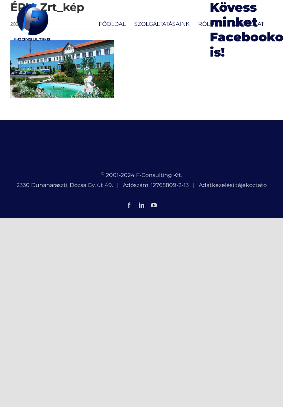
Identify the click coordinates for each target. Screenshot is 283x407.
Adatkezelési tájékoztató (233, 185)
